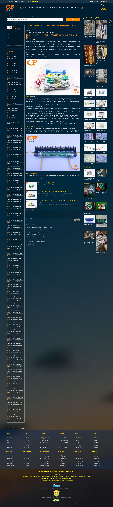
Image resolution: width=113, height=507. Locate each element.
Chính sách (81, 503)
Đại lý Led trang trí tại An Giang (14, 274)
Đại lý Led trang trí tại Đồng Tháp (15, 418)
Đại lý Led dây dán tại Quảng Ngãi (15, 222)
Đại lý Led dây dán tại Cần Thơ (14, 154)
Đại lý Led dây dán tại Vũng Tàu (14, 251)
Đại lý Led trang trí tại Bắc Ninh (14, 293)
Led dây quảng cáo (12, 101)
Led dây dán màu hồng (13, 72)
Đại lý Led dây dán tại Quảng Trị (15, 227)
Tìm (73, 20)
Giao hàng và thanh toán (20, 1)
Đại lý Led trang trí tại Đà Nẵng (14, 409)
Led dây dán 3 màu (12, 56)
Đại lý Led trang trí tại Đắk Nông (14, 414)
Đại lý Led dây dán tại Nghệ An (14, 206)
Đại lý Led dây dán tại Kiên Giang (15, 187)
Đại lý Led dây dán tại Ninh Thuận (15, 211)
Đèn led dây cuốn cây (100, 97)
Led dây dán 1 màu (12, 53)
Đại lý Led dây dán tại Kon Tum (14, 189)
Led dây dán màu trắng (13, 77)
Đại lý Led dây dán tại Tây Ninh (14, 234)
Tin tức (97, 1)
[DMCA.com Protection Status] (56, 493)
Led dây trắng (11, 115)
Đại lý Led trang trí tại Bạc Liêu (14, 286)
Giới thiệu (31, 503)
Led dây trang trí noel (12, 110)
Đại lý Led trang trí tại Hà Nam (14, 310)
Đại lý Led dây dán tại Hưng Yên (15, 182)
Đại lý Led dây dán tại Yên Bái (14, 258)
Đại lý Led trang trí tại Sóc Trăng (15, 378)
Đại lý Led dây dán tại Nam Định (15, 203)
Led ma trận (9, 455)
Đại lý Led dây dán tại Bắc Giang (15, 140)
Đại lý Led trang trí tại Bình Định (14, 284)
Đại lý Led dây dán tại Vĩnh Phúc (15, 255)
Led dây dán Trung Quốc (13, 94)
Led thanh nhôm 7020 (88, 163)
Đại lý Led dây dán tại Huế (13, 180)
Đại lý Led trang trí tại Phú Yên (14, 364)
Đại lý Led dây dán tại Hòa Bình (14, 168)
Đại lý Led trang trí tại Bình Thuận (15, 281)
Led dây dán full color (12, 65)
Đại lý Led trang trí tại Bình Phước (15, 279)
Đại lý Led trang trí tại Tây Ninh (14, 383)
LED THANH (95, 451)
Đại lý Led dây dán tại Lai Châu (14, 192)
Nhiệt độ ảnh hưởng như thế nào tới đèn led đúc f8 (37, 239)
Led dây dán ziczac (12, 96)
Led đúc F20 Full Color (100, 252)
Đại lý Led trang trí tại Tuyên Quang (15, 397)
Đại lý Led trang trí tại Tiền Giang (15, 392)
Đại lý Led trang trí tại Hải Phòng (15, 321)
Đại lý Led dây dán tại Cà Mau (14, 152)
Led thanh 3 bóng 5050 (88, 130)
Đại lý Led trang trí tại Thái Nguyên (15, 390)
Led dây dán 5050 (12, 61)
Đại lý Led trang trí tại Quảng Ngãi (15, 371)
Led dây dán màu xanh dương (14, 84)
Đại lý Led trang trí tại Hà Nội (14, 312)
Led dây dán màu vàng (13, 79)
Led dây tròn (10, 112)
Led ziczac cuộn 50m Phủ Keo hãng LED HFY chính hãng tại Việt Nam (89, 242)
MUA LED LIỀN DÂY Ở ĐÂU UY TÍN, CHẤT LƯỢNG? (52, 191)
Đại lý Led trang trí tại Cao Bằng (14, 298)
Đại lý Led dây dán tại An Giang (14, 126)
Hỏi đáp (9, 40)
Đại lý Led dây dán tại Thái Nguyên (15, 241)
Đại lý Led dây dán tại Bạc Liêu (14, 137)
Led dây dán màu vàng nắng (14, 82)
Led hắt (77, 437)
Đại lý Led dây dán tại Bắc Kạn (14, 142)
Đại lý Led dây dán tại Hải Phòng (15, 173)
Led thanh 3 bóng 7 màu (101, 119)
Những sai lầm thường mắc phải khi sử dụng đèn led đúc (38, 232)
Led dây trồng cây (12, 117)
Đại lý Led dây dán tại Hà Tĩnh (14, 166)
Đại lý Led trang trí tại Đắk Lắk (14, 411)
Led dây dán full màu (12, 68)
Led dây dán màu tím (12, 75)
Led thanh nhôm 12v (88, 141)
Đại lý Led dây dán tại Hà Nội (14, 163)
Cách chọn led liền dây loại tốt (46, 183)
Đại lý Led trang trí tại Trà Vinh (14, 395)
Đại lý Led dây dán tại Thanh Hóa (15, 237)
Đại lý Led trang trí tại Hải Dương (15, 319)
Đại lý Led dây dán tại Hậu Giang (15, 175)
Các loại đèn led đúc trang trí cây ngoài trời (36, 236)
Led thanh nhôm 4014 (100, 141)
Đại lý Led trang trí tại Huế (13, 329)
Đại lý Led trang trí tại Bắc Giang (15, 288)
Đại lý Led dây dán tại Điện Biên (14, 272)
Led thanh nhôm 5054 (88, 152)
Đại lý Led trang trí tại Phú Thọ (14, 362)
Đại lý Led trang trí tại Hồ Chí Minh (15, 326)
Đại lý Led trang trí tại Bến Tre (14, 296)
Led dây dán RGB (12, 91)
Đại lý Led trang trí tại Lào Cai (14, 343)
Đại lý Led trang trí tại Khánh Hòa (15, 333)
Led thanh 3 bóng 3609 (88, 119)
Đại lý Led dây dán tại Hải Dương (15, 170)
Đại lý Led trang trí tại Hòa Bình (14, 317)
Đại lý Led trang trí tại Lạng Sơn (14, 347)
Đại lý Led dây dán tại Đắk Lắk (14, 262)
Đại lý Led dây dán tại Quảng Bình (15, 218)
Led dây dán (61, 455)
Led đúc (8, 437)
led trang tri (16, 22)
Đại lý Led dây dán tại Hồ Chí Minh (15, 177)
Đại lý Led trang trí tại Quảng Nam (15, 369)
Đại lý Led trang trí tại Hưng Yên (15, 331)
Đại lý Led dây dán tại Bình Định (14, 135)
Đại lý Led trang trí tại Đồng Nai (14, 416)
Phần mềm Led (11, 34)
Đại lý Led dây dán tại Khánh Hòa (15, 185)
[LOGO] (10, 7)
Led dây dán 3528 (12, 58)
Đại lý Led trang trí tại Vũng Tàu (14, 399)
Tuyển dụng (10, 43)
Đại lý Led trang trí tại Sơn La (14, 380)
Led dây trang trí (11, 105)
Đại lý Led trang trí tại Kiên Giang (15, 336)
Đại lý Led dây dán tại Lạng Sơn (14, 199)
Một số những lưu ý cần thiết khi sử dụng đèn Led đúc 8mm (39, 227)
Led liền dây (28, 96)
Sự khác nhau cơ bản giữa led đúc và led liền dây (37, 229)
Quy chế (77, 503)
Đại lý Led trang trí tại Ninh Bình (14, 357)
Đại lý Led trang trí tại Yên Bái (14, 406)
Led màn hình (78, 455)
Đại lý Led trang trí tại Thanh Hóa (15, 385)
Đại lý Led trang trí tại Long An (14, 350)
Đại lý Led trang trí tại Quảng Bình (15, 366)
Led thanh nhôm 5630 (100, 152)
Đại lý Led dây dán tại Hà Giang (14, 159)
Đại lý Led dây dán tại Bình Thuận (15, 133)
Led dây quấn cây (12, 103)
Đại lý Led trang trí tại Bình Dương (15, 277)
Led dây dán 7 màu (12, 63)
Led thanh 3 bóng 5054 (100, 108)
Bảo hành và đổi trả (10, 1)
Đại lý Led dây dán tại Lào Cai (14, 194)
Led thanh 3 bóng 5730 (100, 130)
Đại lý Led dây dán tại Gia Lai (14, 156)
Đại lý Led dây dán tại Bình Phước (15, 130)
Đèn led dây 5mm (87, 108)
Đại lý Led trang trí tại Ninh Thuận (15, 359)
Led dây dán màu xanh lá (13, 86)
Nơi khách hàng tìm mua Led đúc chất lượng (36, 241)
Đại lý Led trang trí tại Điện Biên (14, 421)
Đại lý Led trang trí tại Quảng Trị (14, 376)
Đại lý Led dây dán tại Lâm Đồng (15, 196)
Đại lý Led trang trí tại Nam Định (14, 352)
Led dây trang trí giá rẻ (13, 108)
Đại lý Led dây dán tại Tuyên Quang (15, 248)
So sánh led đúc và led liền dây (33, 234)
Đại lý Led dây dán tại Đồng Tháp (15, 270)
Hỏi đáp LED (92, 1)
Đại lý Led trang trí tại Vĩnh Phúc (15, 404)
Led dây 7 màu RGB (88, 97)
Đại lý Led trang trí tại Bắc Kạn (14, 291)
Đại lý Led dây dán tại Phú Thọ (14, 213)
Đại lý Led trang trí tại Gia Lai (14, 305)
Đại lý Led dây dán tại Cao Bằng (15, 149)
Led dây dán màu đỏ (12, 89)
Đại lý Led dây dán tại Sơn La (14, 232)
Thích (27, 27)
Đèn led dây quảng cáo (13, 120)
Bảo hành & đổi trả (51, 503)
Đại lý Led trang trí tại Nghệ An (14, 355)
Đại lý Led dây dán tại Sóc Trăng (15, 229)
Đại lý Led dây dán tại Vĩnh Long (15, 253)
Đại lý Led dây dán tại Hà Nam (14, 161)
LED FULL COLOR (27, 451)
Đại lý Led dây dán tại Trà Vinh (14, 246)
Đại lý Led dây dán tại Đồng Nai (14, 267)
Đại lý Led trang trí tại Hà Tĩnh (14, 314)
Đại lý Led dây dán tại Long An (14, 201)
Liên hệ (102, 1)
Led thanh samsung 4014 (101, 163)
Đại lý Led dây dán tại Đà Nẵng (14, 260)
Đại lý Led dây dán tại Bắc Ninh (14, 144)
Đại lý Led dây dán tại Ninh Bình (14, 208)
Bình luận (32, 27)
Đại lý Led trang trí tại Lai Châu (14, 340)
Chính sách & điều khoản (13, 47)
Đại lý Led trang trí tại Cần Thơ (14, 303)
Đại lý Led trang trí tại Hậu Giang (15, 324)
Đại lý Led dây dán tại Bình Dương (15, 128)
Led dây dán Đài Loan (12, 98)
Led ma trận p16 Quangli (89, 224)
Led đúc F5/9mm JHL (100, 211)
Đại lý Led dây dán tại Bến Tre (14, 147)
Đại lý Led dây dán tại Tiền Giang (15, 244)
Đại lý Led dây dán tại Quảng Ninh (15, 225)
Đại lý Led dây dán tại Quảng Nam (15, 220)
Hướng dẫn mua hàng (41, 503)
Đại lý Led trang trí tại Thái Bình (14, 388)
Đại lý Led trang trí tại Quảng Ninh (15, 373)
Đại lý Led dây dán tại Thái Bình (14, 239)
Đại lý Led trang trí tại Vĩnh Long (15, 402)
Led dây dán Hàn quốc (13, 70)
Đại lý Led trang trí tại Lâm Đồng (15, 345)
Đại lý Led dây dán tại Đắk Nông (15, 265)
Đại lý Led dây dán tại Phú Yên (14, 215)
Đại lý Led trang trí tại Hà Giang (14, 307)
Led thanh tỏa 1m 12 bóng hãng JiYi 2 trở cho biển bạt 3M (101, 62)
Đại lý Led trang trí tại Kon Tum (14, 338)
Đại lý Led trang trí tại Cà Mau (14, 300)
